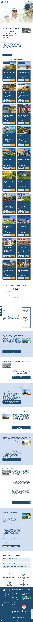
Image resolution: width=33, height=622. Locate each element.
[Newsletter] (32, 614)
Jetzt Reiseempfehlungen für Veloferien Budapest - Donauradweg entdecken (11, 352)
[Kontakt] (32, 610)
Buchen (12, 79)
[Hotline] (32, 612)
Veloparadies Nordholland (22, 226)
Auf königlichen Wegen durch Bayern (22, 137)
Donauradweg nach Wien (7, 249)
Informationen (6, 79)
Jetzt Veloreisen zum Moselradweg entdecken (11, 546)
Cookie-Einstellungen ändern (16, 620)
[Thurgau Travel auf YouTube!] (16, 594)
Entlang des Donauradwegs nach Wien (23, 271)
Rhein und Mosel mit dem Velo (23, 181)
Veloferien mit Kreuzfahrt (25, 318)
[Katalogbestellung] (32, 616)
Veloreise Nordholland (26, 312)
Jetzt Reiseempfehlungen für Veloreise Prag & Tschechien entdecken (21, 502)
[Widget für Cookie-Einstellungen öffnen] (1, 621)
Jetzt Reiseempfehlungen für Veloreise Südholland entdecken (11, 402)
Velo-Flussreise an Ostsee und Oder (23, 72)
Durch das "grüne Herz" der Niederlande (7, 227)
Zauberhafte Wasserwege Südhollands (22, 205)
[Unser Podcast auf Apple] (14, 607)
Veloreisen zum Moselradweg (25, 322)
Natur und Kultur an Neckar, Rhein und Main (23, 160)
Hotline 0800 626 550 (15, 597)
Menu (29, 1)
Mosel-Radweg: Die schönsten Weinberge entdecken (23, 116)
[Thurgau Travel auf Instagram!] (12, 594)
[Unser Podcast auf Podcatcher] (15, 607)
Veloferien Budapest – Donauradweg (26, 311)
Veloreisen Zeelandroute (25, 316)
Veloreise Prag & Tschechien (25, 320)
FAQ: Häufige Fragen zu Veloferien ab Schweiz (26, 325)
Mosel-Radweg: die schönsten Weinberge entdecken (8, 116)
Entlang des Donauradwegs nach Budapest (8, 271)
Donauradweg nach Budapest (22, 249)
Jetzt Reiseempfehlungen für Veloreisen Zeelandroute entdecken (21, 428)
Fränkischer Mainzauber (7, 137)
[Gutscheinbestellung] (32, 618)
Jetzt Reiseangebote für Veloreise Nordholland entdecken (21, 377)
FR (30, 589)
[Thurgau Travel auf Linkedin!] (18, 594)
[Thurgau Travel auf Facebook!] (14, 594)
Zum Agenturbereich (6, 605)
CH (28, 589)
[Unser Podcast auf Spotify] (12, 607)
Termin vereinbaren (16, 599)
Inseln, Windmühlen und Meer (8, 204)
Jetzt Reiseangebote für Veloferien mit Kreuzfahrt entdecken (11, 459)
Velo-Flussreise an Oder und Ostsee (9, 72)
